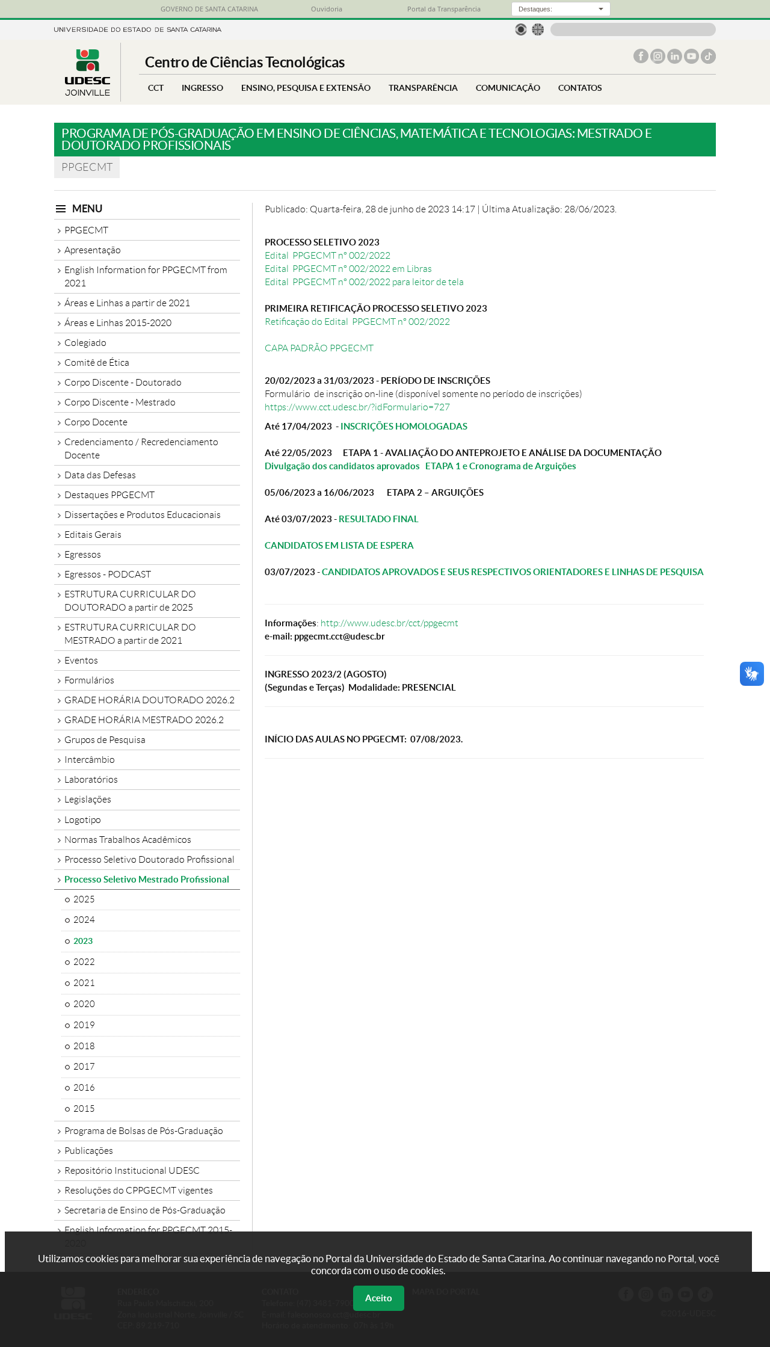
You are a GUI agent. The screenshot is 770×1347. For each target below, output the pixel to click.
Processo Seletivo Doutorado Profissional (149, 859)
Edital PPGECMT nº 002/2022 (327, 255)
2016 (84, 1088)
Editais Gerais (93, 534)
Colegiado (85, 343)
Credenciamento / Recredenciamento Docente (141, 448)
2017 (84, 1066)
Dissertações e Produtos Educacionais (142, 515)
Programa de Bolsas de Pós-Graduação (143, 1131)
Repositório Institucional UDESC (132, 1170)
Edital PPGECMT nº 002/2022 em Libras (348, 269)
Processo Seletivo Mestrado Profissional (146, 879)
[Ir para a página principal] (87, 92)
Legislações (87, 799)
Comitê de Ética (96, 362)
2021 (84, 983)
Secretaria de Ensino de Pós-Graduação (145, 1210)
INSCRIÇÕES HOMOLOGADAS (403, 426)
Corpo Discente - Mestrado (120, 402)
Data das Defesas (100, 475)
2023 (83, 941)
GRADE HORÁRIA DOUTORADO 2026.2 (149, 700)
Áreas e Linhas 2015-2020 (117, 323)
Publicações (88, 1150)
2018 (84, 1046)
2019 (84, 1025)
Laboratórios (91, 779)
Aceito (378, 1298)
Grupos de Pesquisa (105, 740)
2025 (84, 899)
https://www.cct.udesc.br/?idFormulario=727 (357, 407)
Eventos (81, 660)
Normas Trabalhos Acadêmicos (127, 839)
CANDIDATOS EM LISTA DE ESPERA (339, 545)
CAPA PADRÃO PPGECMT (319, 348)
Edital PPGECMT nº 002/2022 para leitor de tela (364, 282)
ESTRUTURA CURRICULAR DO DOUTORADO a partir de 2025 (130, 600)
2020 (84, 1004)
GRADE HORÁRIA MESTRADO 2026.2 (144, 720)
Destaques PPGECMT (109, 495)
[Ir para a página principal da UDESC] (137, 28)
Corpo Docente (96, 422)
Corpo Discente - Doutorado (123, 382)
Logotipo (82, 820)
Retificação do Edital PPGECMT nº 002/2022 (357, 321)
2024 (84, 920)
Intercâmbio (89, 759)
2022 (84, 962)
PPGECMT (86, 230)
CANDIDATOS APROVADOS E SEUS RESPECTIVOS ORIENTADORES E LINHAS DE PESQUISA (513, 572)
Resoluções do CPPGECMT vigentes (138, 1190)
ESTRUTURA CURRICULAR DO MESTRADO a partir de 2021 (130, 634)
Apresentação (92, 250)
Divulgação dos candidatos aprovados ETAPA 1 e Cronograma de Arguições (420, 466)
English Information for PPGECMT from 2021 (145, 276)
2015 (84, 1109)
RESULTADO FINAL (379, 519)
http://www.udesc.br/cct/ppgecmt (389, 623)
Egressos (82, 554)
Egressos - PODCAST (107, 574)
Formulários (89, 680)
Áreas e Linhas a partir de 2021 (127, 303)
